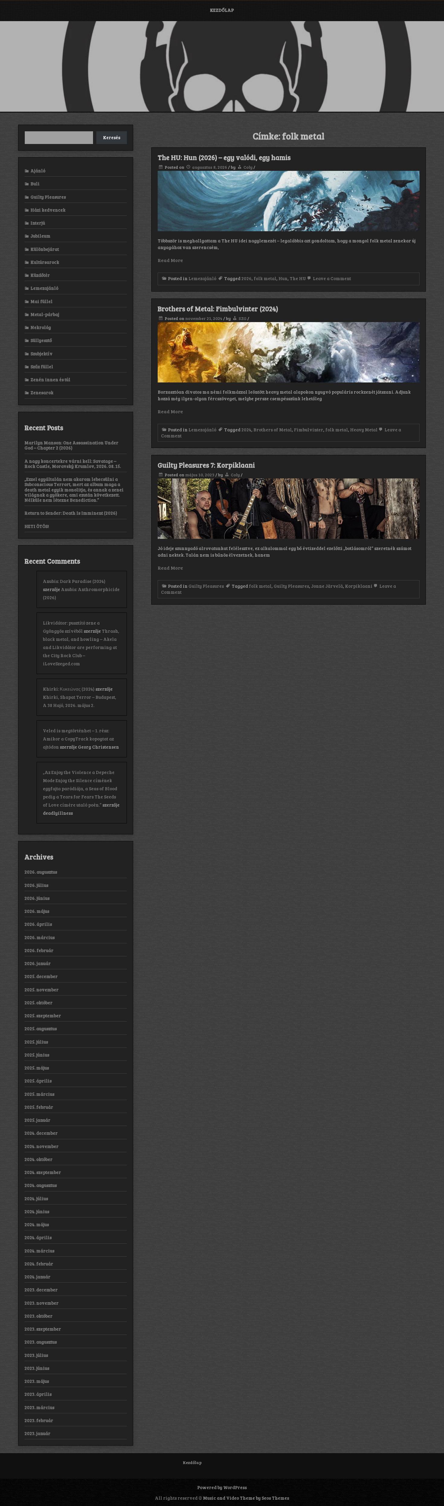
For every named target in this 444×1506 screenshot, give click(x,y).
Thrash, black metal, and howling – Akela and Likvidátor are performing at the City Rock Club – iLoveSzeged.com (81, 647)
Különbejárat (45, 249)
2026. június (37, 898)
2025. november (41, 989)
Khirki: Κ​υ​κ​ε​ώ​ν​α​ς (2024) (69, 689)
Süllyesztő (41, 340)
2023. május (36, 1381)
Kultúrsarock (45, 262)
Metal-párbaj (45, 314)
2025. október (38, 1002)
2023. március (39, 1407)
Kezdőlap (222, 10)
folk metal (265, 278)
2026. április (38, 924)
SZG (242, 318)
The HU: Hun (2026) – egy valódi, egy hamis (224, 157)
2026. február (38, 950)
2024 (246, 430)
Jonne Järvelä (327, 586)
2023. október (38, 1316)
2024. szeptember (42, 1172)
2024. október (38, 1159)
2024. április (38, 1237)
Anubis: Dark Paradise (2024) (74, 581)
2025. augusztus (40, 1028)
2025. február (38, 1107)
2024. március (39, 1251)
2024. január (37, 1277)
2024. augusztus (40, 1185)
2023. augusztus (40, 1342)
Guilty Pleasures (206, 586)
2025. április (38, 1081)
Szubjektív (42, 353)
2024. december (41, 1133)
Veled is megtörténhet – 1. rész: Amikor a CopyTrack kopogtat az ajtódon (78, 738)
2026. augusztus (40, 872)
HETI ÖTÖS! (36, 526)
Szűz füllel (42, 366)
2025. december (41, 976)
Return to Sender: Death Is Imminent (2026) (70, 513)
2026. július (36, 885)
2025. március (39, 1094)
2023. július (36, 1355)
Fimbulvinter (308, 430)
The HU (298, 278)
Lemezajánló (202, 278)
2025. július (36, 1042)
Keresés (111, 137)
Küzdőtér (40, 275)
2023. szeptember (42, 1329)
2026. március (39, 937)
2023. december (41, 1290)
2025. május (36, 1068)
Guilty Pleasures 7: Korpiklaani (206, 464)
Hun (283, 278)
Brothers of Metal (272, 430)
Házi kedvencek (48, 210)
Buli (35, 184)
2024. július (36, 1198)
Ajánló (38, 171)
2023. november (41, 1303)
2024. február (38, 1264)
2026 (246, 278)
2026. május (36, 911)
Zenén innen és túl (50, 379)
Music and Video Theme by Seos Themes (246, 1498)
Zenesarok (42, 392)
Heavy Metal (364, 430)
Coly (248, 167)
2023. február (38, 1420)
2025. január (37, 1120)
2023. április (38, 1394)
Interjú (38, 223)
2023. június (36, 1368)
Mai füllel (42, 301)
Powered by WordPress (222, 1487)
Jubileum (40, 236)
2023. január (37, 1433)
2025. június (36, 1055)
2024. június (36, 1211)
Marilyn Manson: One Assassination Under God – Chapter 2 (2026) (71, 445)
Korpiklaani (358, 586)
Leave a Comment (331, 278)
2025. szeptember (42, 1015)
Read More (170, 260)
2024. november (41, 1146)
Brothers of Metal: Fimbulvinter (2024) (218, 308)
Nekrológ (41, 327)
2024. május (36, 1224)
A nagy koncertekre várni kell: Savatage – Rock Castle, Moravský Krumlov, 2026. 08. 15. (72, 463)
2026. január (37, 963)
